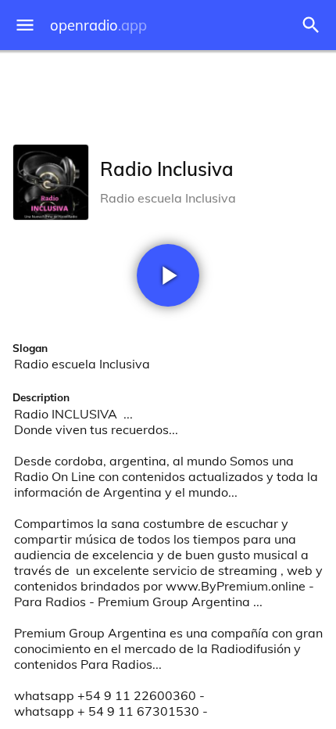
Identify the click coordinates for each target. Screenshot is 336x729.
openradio (98, 25)
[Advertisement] (168, 94)
